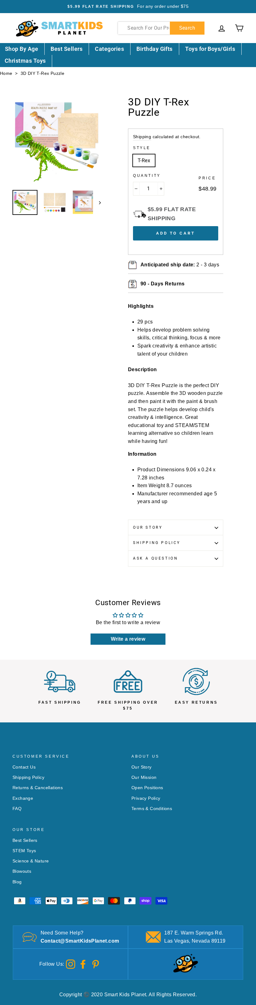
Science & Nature (30, 861)
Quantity (147, 175)
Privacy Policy (145, 798)
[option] (128, 6)
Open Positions (147, 787)
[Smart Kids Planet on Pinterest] (95, 963)
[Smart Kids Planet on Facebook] (83, 963)
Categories (109, 49)
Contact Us (24, 767)
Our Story (147, 527)
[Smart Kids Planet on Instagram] (70, 963)
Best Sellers (66, 49)
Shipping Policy (156, 543)
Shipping (142, 136)
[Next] (97, 202)
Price (207, 178)
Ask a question (155, 558)
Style (141, 148)
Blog (17, 882)
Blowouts (21, 871)
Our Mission (143, 777)
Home (6, 73)
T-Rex (144, 160)
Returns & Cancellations (37, 787)
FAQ (17, 808)
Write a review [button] (128, 639)
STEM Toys (24, 850)
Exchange (22, 798)
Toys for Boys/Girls (210, 49)
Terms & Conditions (151, 808)
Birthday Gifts (154, 49)
